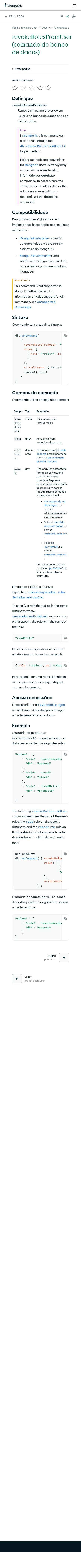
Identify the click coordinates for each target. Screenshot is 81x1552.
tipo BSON (54, 568)
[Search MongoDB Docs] (62, 16)
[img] (15, 88)
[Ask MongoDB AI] (67, 16)
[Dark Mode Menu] (73, 16)
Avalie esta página (23, 79)
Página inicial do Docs (24, 27)
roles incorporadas (41, 592)
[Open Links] (74, 5)
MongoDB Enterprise (34, 238)
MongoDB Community (35, 256)
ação (61, 705)
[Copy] (65, 335)
